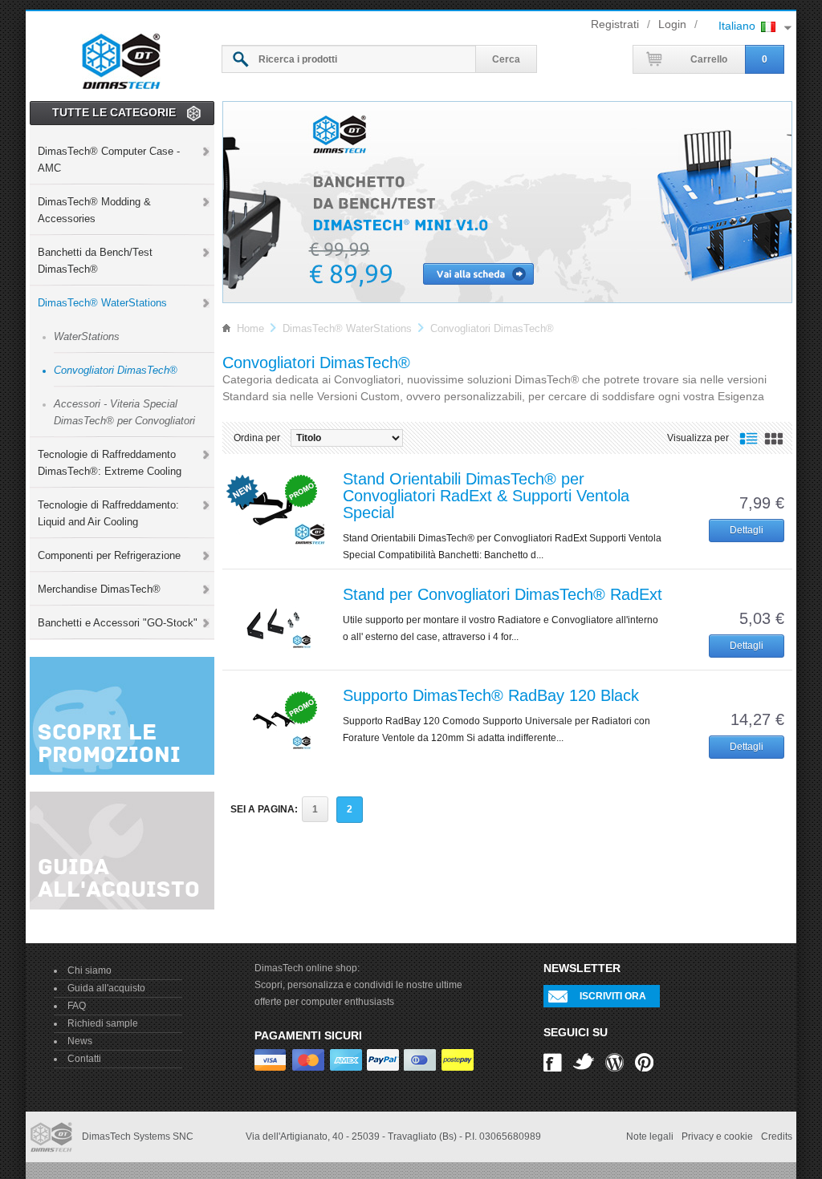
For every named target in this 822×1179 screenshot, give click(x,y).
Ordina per (257, 438)
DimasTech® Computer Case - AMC (109, 159)
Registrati (615, 24)
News (79, 1041)
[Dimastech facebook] (552, 1061)
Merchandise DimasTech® (99, 589)
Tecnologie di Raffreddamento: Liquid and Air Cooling (108, 513)
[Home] (121, 58)
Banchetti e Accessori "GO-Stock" (117, 623)
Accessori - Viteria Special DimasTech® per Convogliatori (124, 412)
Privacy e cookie (717, 1136)
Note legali (649, 1136)
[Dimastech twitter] (583, 1061)
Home (250, 328)
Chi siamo (89, 970)
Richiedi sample (102, 1023)
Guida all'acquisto (106, 988)
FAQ (76, 1005)
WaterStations (87, 336)
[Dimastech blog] (614, 1061)
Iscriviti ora (613, 996)
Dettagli (746, 530)
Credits (776, 1136)
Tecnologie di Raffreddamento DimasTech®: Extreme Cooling (109, 462)
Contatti (84, 1058)
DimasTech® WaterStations (102, 303)
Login (672, 24)
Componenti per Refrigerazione (109, 555)
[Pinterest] (644, 1061)
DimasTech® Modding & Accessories (94, 210)
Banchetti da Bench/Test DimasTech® (95, 260)
